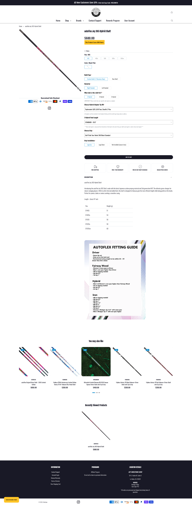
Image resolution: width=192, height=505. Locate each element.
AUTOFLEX (33, 379)
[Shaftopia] (96, 12)
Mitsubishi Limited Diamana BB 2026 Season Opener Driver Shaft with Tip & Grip (96, 383)
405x (96, 58)
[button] (94, 392)
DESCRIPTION (88, 177)
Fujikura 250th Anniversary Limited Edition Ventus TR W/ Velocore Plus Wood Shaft (64, 383)
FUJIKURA (64, 379)
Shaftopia (45, 502)
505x (113, 58)
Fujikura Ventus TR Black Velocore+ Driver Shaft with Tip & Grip (127, 383)
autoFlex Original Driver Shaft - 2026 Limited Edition (34, 383)
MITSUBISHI (96, 379)
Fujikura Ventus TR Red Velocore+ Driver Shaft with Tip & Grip (158, 383)
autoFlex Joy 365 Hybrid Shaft (96, 447)
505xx (122, 58)
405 (88, 58)
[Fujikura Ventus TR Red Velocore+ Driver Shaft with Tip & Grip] (158, 361)
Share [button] (87, 51)
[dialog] (172, 21)
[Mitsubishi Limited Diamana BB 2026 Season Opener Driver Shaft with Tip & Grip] (96, 361)
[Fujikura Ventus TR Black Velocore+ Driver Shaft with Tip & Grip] (127, 361)
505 (105, 58)
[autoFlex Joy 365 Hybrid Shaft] (96, 425)
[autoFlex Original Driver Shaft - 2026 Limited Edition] (33, 361)
